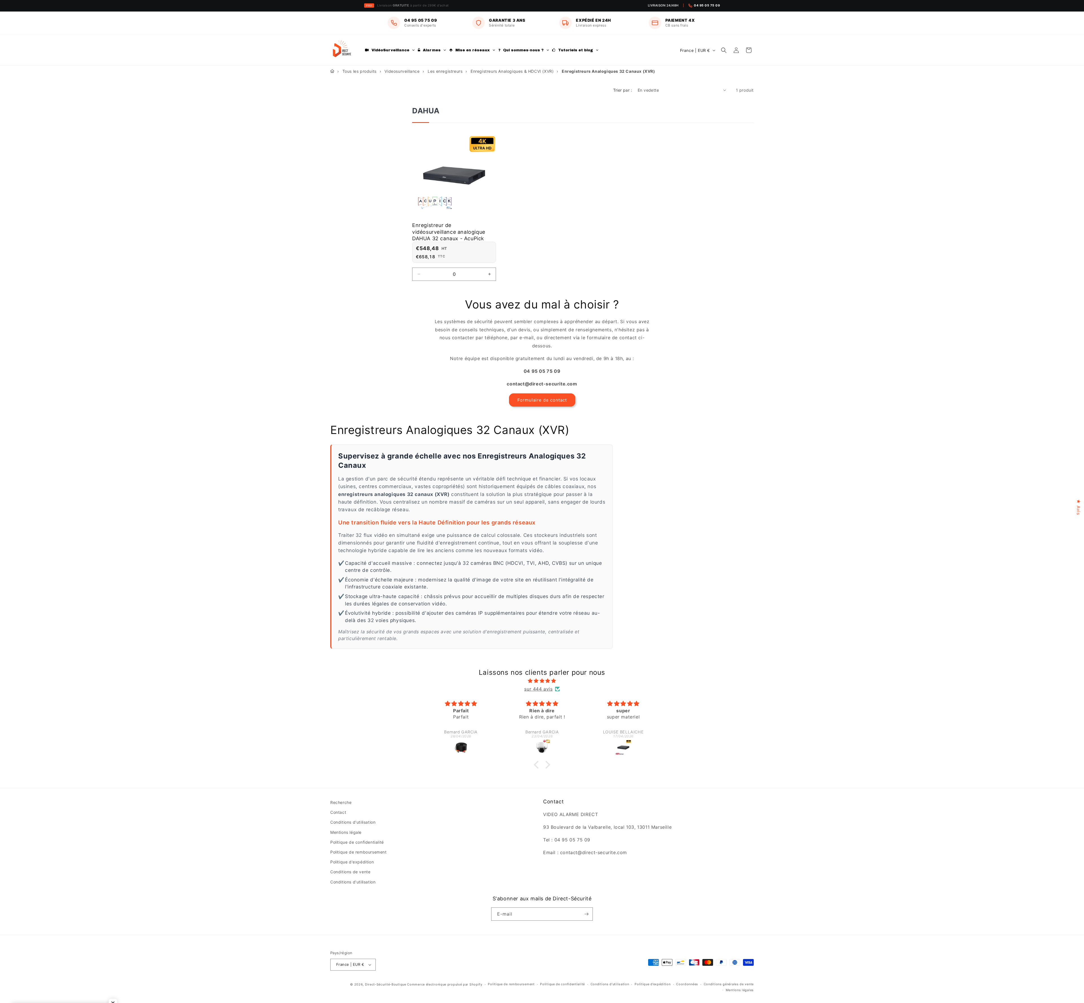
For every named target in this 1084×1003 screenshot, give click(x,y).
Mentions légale (346, 832)
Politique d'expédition (352, 861)
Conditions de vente (350, 871)
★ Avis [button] (1078, 507)
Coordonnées (687, 984)
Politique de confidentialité (357, 842)
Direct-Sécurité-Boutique (385, 984)
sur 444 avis (538, 689)
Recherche (340, 802)
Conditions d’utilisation (610, 984)
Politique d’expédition (652, 984)
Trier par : (622, 90)
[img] (542, 681)
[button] (724, 50)
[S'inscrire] (586, 914)
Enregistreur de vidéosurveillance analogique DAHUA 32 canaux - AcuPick (448, 231)
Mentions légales (740, 990)
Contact (338, 812)
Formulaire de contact (542, 400)
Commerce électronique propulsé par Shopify (444, 984)
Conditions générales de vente (729, 984)
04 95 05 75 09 (707, 5)
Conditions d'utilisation (352, 822)
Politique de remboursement (358, 852)
